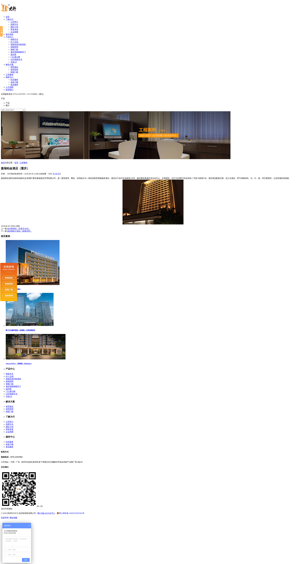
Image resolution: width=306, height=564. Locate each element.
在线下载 (14, 82)
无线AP (14, 62)
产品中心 (9, 37)
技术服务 (14, 80)
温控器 (13, 54)
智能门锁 (14, 49)
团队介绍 (14, 27)
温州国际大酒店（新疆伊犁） (19, 231)
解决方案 (9, 65)
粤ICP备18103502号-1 (46, 513)
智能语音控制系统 (18, 44)
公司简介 (14, 22)
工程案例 (9, 75)
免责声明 (5, 518)
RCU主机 (14, 42)
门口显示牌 (15, 57)
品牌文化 (14, 24)
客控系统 (9, 34)
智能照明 (14, 47)
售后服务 (14, 85)
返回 (3, 163)
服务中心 (9, 77)
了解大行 (9, 19)
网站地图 (13, 518)
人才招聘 (9, 87)
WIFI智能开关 (16, 60)
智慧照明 (14, 70)
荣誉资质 (14, 29)
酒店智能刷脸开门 (18, 52)
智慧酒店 (14, 67)
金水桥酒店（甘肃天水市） (18, 229)
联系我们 (9, 90)
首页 (8, 17)
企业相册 (14, 32)
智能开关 (14, 39)
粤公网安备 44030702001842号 (71, 513)
